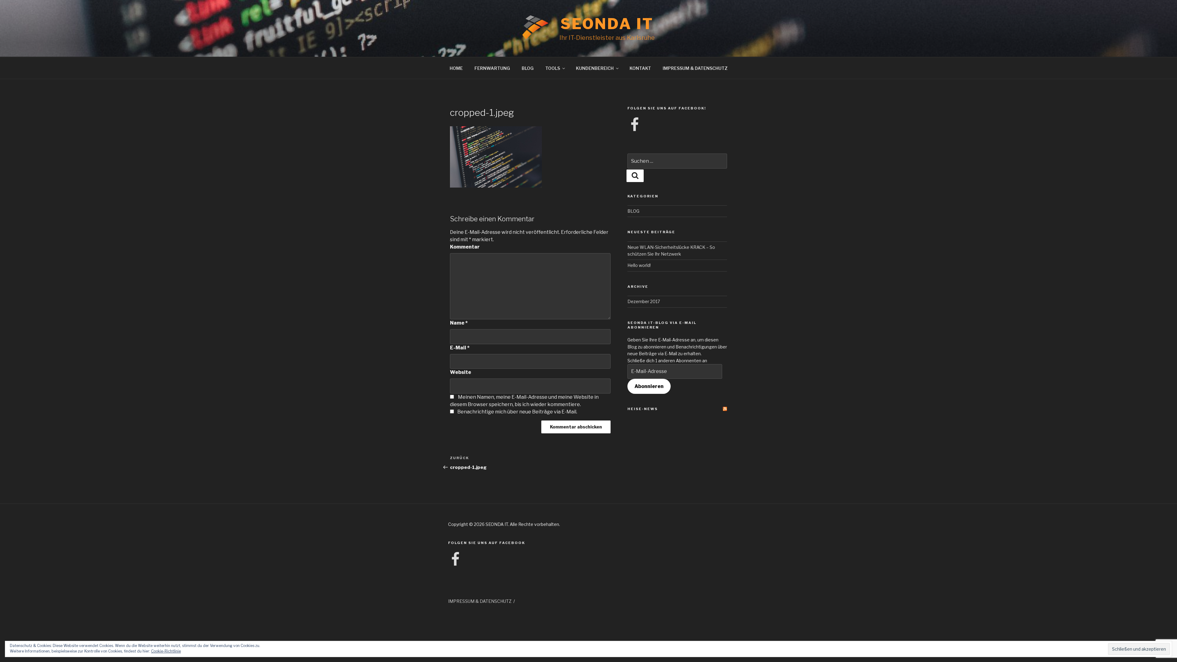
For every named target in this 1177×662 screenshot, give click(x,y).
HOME (456, 68)
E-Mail (460, 348)
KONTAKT (640, 68)
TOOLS (552, 68)
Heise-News (642, 409)
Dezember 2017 (643, 301)
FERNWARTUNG (492, 68)
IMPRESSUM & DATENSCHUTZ (695, 68)
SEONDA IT (607, 24)
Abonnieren (649, 386)
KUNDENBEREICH (595, 68)
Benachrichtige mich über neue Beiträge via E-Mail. (517, 412)
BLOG (528, 68)
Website (460, 372)
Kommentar (465, 247)
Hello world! (639, 265)
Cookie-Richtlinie (166, 651)
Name (459, 323)
